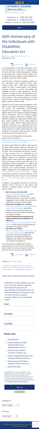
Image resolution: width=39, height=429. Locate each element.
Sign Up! (19, 387)
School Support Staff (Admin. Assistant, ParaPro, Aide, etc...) (19, 362)
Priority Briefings (16, 261)
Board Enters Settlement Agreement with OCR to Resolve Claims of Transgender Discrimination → (18, 268)
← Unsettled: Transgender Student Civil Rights (17, 265)
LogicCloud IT (23, 426)
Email (6, 304)
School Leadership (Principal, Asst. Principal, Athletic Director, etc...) (20, 357)
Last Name (8, 324)
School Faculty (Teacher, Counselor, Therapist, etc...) (17, 351)
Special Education (14, 366)
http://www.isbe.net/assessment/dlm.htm (15, 172)
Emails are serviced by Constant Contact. (18, 381)
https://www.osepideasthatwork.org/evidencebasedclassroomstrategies (21, 207)
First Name (8, 314)
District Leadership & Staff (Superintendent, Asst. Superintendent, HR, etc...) (17, 344)
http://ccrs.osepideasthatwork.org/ (17, 194)
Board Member (13, 339)
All (9, 261)
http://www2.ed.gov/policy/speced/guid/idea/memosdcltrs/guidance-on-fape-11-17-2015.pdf (19, 141)
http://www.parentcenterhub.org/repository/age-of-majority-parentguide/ (21, 232)
